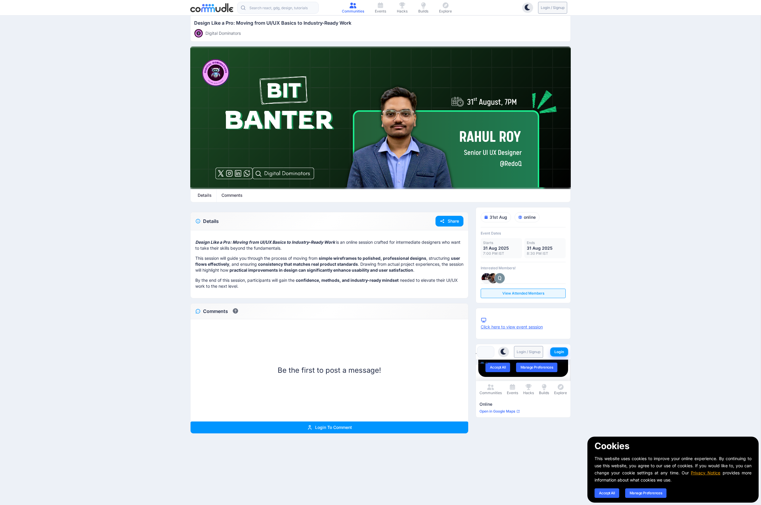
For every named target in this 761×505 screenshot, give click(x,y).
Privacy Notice (705, 472)
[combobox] (278, 8)
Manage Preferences (646, 493)
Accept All (607, 493)
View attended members (523, 293)
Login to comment (333, 427)
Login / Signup (553, 7)
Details (211, 221)
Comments (215, 311)
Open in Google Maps (497, 411)
